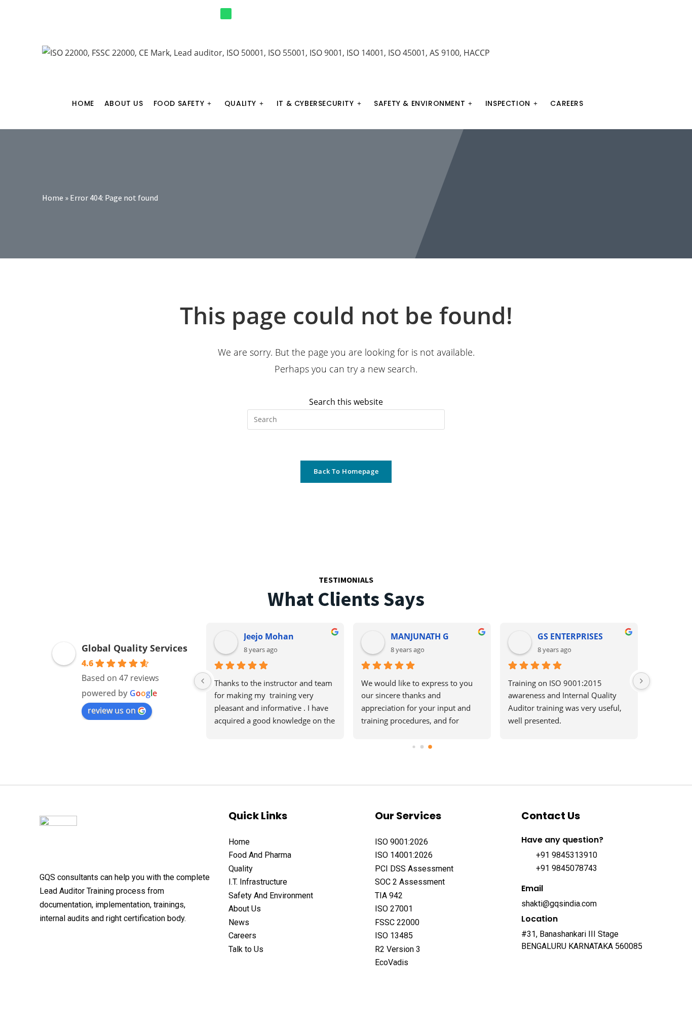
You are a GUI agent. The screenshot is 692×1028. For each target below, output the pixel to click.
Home (52, 198)
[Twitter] (596, 14)
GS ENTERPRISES (570, 636)
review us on (112, 710)
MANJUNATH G (420, 636)
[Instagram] (613, 14)
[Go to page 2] (430, 747)
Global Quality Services (134, 648)
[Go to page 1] (422, 746)
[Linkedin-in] (629, 14)
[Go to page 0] (413, 746)
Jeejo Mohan (269, 636)
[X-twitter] (64, 943)
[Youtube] (646, 14)
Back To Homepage (346, 471)
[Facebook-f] (579, 14)
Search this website (346, 401)
